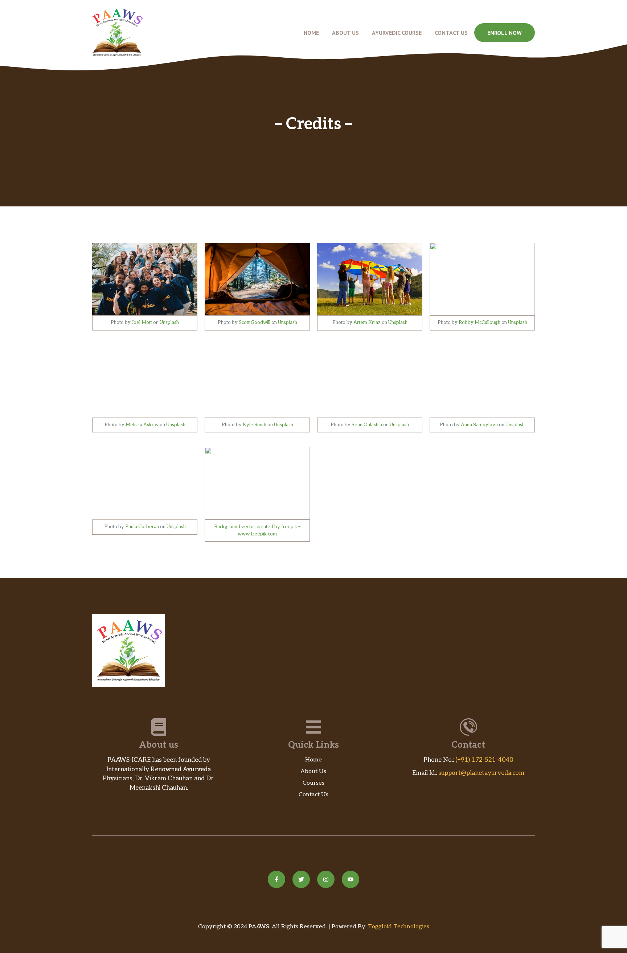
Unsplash (169, 322)
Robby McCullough (479, 322)
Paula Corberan (142, 527)
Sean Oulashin (367, 425)
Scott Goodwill (254, 322)
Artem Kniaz (367, 322)
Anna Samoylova (479, 425)
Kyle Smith (254, 425)
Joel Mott (142, 322)
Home (311, 32)
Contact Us (451, 32)
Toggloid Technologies (398, 926)
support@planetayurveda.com (481, 773)
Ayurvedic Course (397, 32)
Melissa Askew (142, 425)
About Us (345, 32)
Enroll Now (504, 32)
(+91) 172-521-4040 (484, 760)
